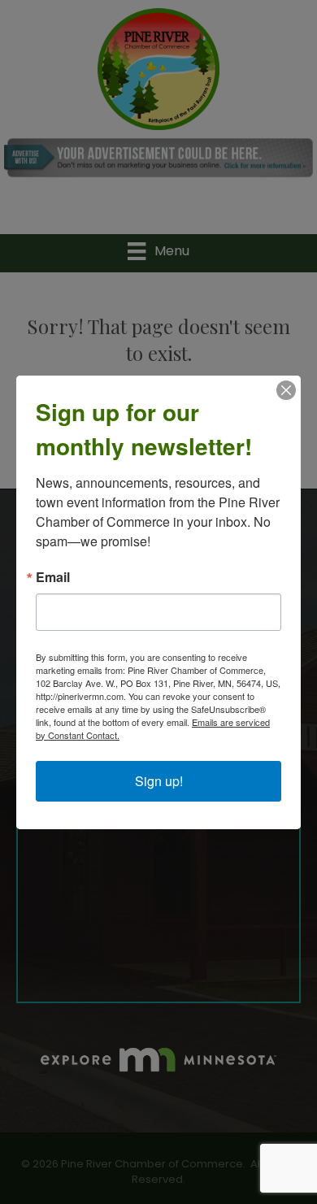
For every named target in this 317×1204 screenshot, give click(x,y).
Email (53, 577)
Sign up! (159, 781)
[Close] (286, 390)
